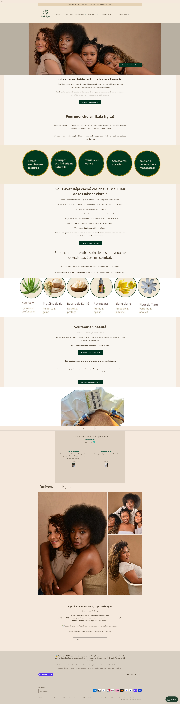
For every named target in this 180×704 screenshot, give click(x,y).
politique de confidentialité (78, 668)
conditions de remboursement (74, 665)
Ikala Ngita (45, 697)
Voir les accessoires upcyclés (90, 382)
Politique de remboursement (95, 697)
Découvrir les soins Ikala (90, 102)
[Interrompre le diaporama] (96, 428)
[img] (90, 439)
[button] (80, 14)
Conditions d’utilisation (136, 699)
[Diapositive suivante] (92, 428)
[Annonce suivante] (141, 4)
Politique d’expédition (109, 697)
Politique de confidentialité (79, 697)
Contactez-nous (116, 665)
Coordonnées (124, 699)
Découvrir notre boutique (130, 65)
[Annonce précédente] (39, 4)
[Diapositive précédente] (83, 428)
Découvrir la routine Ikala (90, 243)
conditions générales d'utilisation (96, 665)
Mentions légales (63, 668)
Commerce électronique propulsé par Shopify (59, 697)
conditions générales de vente (97, 668)
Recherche (60, 665)
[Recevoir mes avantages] (105, 639)
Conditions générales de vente (124, 697)
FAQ (109, 665)
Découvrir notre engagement (90, 353)
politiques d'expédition (115, 668)
